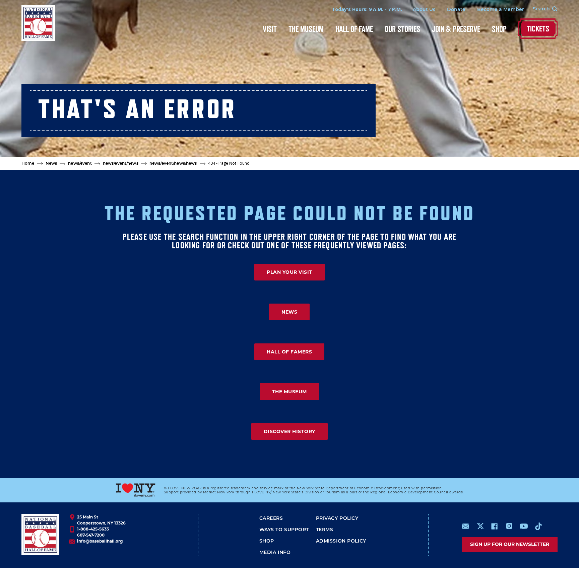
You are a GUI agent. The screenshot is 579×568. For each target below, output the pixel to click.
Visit (270, 28)
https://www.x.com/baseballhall (480, 525)
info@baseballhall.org (100, 541)
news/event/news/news (173, 164)
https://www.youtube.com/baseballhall (524, 526)
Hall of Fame (354, 28)
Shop (499, 28)
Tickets (538, 28)
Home (28, 164)
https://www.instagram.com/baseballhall (509, 526)
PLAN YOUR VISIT (289, 272)
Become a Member (500, 9)
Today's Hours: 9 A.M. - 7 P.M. (367, 9)
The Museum (306, 28)
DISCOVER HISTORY (289, 431)
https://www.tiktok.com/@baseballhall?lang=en (538, 526)
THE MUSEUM (289, 392)
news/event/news (120, 164)
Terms (324, 530)
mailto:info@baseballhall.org (466, 526)
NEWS (289, 312)
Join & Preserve (456, 28)
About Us (424, 9)
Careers (271, 518)
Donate (456, 9)
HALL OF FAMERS (289, 352)
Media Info (275, 552)
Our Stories (402, 28)
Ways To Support (284, 530)
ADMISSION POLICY (341, 541)
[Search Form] (541, 9)
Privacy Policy (337, 518)
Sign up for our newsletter (509, 544)
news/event (79, 164)
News (51, 164)
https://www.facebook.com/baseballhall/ (494, 526)
